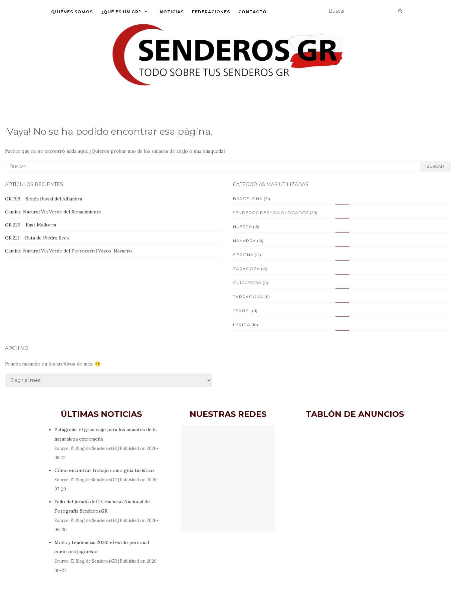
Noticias (172, 11)
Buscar (435, 166)
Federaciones (211, 11)
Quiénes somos (72, 11)
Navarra (244, 240)
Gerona (243, 254)
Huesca (242, 226)
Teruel (242, 310)
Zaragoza (246, 268)
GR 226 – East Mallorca (30, 225)
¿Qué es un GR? (121, 11)
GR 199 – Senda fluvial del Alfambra (43, 199)
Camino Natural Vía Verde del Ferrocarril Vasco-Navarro (68, 251)
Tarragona (248, 296)
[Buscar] (400, 11)
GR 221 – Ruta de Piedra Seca (37, 238)
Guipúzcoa (247, 282)
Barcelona (248, 198)
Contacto (252, 11)
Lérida (241, 324)
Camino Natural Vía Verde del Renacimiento (53, 212)
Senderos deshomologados (271, 212)
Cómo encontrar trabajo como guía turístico (104, 470)
